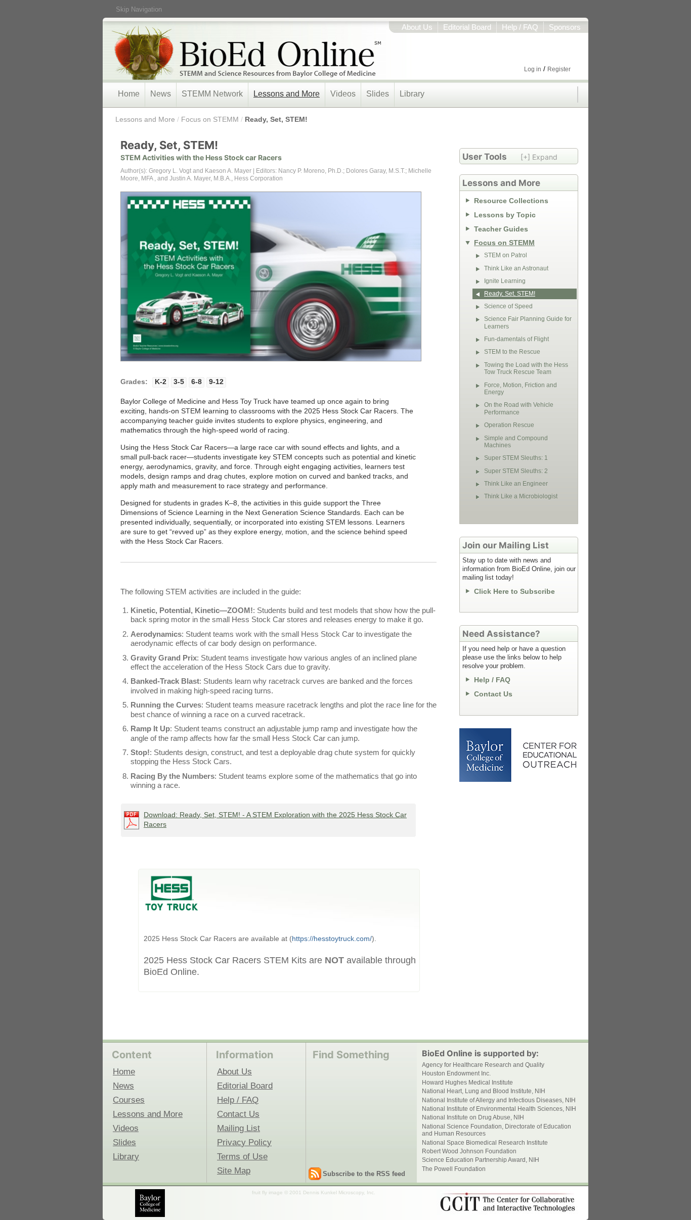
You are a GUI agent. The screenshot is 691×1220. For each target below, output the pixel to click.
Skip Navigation (139, 9)
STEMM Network (212, 93)
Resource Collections (511, 201)
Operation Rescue (509, 425)
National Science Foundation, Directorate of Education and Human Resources (496, 1130)
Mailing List (238, 1128)
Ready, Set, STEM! (276, 119)
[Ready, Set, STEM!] (270, 281)
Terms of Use (242, 1156)
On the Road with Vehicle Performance (518, 408)
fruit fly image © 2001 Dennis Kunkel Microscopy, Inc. (313, 1192)
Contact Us (493, 694)
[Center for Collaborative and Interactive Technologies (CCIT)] (507, 1202)
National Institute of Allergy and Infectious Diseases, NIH (499, 1100)
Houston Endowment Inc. (456, 1073)
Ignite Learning (505, 281)
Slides (377, 93)
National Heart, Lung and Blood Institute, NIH (483, 1091)
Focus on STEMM (210, 119)
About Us (417, 27)
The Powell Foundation (454, 1168)
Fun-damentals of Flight (516, 339)
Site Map (233, 1170)
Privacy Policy (244, 1142)
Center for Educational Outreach (549, 755)
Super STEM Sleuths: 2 (516, 471)
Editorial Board (467, 27)
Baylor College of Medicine (486, 755)
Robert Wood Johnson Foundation (469, 1151)
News (160, 93)
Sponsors (565, 27)
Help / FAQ (520, 27)
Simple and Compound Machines (516, 442)
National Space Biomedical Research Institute (485, 1142)
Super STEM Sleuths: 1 (516, 457)
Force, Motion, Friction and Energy (520, 389)
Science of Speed (508, 306)
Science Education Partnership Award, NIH (480, 1159)
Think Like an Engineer (516, 483)
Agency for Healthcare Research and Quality (483, 1064)
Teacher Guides (501, 229)
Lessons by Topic (505, 215)
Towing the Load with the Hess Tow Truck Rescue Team (526, 368)
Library (412, 93)
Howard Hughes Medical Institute (467, 1082)
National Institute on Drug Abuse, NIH (473, 1117)
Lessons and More (286, 93)
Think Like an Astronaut (516, 268)
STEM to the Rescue (512, 351)
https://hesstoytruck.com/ (332, 938)
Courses (129, 1099)
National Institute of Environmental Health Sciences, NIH (499, 1108)
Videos (343, 93)
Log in (532, 69)
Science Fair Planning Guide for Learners (528, 322)
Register (559, 69)
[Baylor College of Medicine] (150, 1203)
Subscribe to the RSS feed (364, 1174)
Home (129, 93)
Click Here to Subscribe (514, 591)
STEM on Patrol (505, 255)
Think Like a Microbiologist (520, 496)
